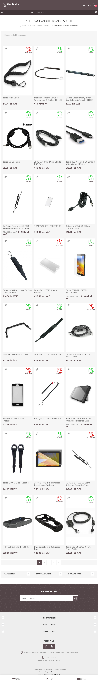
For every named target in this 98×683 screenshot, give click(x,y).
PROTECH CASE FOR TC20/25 (16, 547)
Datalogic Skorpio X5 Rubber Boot (47, 548)
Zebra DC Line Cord (11, 162)
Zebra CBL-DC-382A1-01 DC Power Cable (78, 355)
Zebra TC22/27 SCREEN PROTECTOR (76, 291)
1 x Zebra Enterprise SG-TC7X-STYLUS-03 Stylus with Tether (16, 227)
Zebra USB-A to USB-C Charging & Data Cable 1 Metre (80, 163)
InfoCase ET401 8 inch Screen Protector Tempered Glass (79, 419)
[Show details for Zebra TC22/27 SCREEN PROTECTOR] (80, 266)
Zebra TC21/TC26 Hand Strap (47, 354)
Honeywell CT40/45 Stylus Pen (47, 418)
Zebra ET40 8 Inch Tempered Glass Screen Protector (47, 484)
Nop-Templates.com (53, 674)
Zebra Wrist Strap (11, 98)
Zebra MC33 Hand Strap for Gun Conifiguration (17, 291)
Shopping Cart (94, 4)
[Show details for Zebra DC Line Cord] (17, 138)
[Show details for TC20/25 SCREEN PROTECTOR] (49, 202)
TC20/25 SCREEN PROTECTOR (47, 226)
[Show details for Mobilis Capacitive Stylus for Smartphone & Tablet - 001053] (80, 73)
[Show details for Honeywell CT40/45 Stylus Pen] (49, 394)
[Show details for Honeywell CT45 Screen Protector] (17, 394)
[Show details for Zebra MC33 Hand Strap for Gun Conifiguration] (17, 266)
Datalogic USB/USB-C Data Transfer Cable (78, 227)
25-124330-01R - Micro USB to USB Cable (47, 163)
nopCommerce (53, 672)
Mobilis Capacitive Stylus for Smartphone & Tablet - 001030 (48, 99)
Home (24, 26)
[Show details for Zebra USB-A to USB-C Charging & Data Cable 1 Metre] (80, 138)
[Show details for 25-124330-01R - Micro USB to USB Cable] (49, 138)
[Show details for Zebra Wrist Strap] (17, 73)
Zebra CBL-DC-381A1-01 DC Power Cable (78, 548)
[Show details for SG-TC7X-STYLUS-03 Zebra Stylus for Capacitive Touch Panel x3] (80, 458)
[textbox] (64, 12)
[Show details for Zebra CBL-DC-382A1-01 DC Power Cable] (80, 330)
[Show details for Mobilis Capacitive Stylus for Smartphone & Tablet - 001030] (49, 73)
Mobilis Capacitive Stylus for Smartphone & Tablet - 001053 (79, 99)
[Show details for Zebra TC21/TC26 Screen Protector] (49, 266)
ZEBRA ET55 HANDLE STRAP (15, 354)
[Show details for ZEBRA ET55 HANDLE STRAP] (17, 330)
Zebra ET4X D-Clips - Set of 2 (16, 483)
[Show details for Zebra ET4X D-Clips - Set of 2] (17, 458)
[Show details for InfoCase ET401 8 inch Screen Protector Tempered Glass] (80, 394)
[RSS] (52, 646)
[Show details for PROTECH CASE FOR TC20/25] (17, 523)
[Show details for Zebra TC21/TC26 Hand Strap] (49, 330)
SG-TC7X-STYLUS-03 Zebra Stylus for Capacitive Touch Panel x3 (78, 485)
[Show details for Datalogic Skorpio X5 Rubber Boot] (49, 523)
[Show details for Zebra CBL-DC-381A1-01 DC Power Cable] (80, 523)
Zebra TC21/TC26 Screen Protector (45, 291)
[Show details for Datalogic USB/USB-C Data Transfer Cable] (80, 202)
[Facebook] (46, 646)
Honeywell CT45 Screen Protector (13, 419)
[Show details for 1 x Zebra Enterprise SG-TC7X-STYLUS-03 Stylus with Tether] (17, 202)
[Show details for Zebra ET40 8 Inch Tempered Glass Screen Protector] (49, 458)
